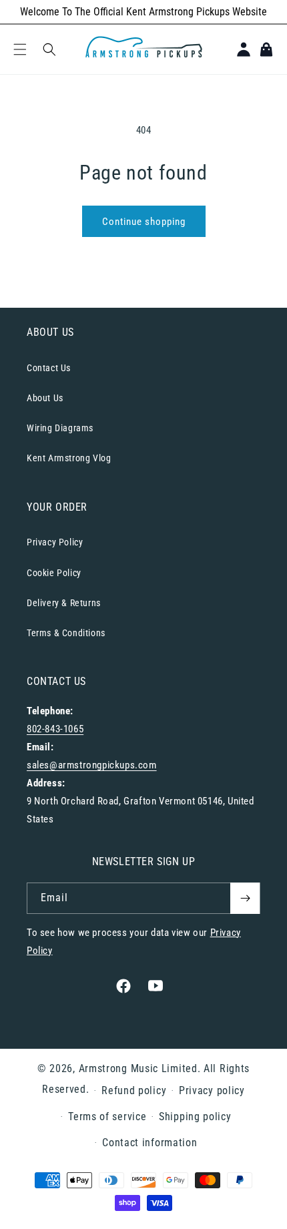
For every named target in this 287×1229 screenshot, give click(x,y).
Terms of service (107, 1116)
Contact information (149, 1142)
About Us (45, 398)
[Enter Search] (49, 49)
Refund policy (133, 1090)
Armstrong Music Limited (138, 1068)
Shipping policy (195, 1116)
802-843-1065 (55, 729)
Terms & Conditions (66, 633)
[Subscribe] (245, 898)
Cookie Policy (54, 572)
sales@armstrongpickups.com (92, 765)
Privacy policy (212, 1090)
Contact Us (49, 367)
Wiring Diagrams (60, 428)
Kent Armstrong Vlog (69, 458)
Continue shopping (144, 222)
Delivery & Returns (64, 602)
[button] (20, 49)
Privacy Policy (55, 542)
